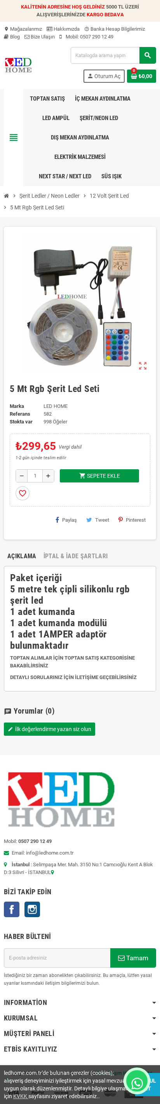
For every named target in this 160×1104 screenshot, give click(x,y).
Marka (17, 406)
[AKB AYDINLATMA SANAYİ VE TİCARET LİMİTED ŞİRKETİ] (18, 64)
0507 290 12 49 (96, 37)
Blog (14, 37)
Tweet (102, 520)
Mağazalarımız (23, 29)
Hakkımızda (66, 29)
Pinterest (136, 520)
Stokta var (21, 422)
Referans (20, 414)
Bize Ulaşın (42, 37)
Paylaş (69, 520)
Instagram (32, 909)
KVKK (20, 1096)
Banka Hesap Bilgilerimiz (114, 29)
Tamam (136, 958)
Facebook (11, 909)
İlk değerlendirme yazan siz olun (49, 729)
